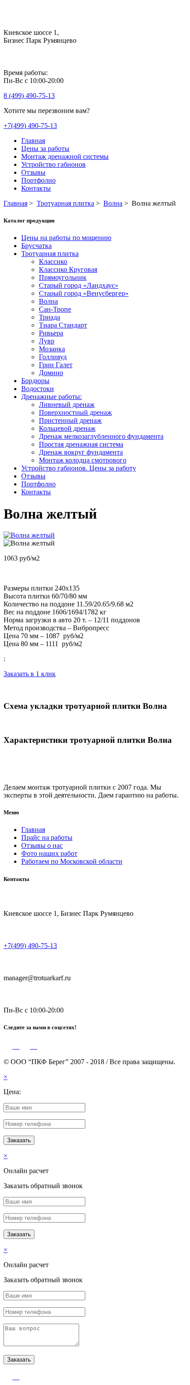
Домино (51, 372)
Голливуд (53, 357)
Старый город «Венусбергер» (84, 293)
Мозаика (52, 349)
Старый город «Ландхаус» (78, 285)
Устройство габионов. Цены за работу (78, 468)
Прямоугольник (63, 277)
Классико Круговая (68, 269)
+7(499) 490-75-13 (30, 125)
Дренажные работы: (51, 396)
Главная (33, 140)
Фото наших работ (49, 853)
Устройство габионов (53, 164)
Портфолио (38, 180)
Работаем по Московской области (71, 861)
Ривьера (51, 333)
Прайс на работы (46, 837)
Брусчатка (36, 245)
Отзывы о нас (42, 845)
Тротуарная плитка (50, 253)
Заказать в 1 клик (30, 673)
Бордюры (35, 380)
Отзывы (33, 172)
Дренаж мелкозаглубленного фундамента (101, 436)
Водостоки (37, 388)
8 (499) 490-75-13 (29, 95)
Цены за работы (45, 148)
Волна (48, 301)
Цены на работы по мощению (66, 237)
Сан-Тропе (55, 309)
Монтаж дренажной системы (65, 156)
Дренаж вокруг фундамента (81, 452)
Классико (53, 261)
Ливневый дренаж (67, 404)
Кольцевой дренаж (67, 428)
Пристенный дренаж (70, 420)
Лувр (46, 341)
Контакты (36, 188)
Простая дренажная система (81, 444)
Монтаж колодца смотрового (82, 460)
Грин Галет (55, 365)
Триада (49, 317)
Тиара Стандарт (63, 325)
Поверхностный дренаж (75, 412)
